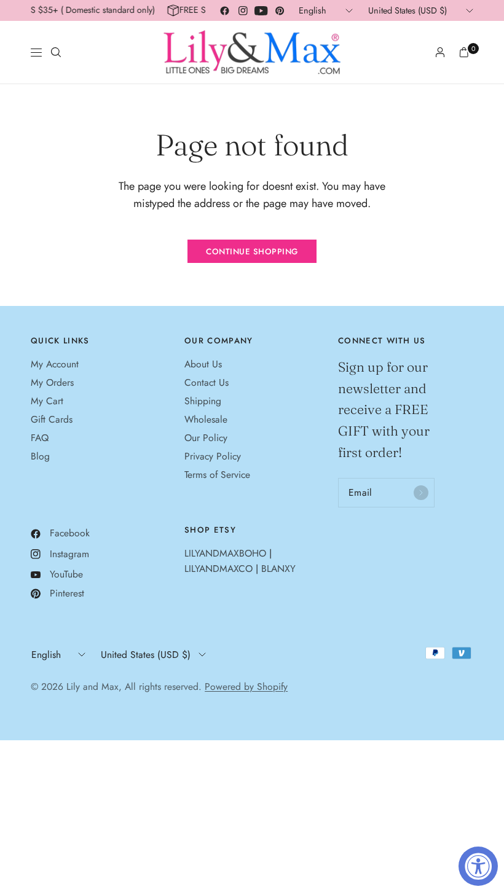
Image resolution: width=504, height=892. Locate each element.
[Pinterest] (279, 10)
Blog (40, 456)
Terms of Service (217, 475)
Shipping (202, 401)
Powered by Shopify (246, 686)
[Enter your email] (421, 492)
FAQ (40, 438)
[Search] (56, 52)
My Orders (52, 382)
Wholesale (205, 419)
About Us (203, 364)
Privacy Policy (212, 456)
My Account (55, 364)
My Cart (47, 401)
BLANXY (278, 568)
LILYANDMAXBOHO (225, 553)
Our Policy (205, 438)
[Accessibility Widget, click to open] (478, 866)
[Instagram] (243, 10)
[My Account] (440, 52)
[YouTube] (261, 10)
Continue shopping (252, 251)
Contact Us (206, 382)
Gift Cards (52, 419)
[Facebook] (224, 10)
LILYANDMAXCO (218, 568)
